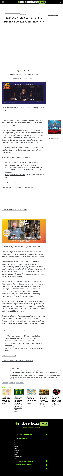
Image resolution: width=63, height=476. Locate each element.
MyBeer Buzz (14, 368)
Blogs (15, 454)
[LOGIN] (59, 2)
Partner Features (18, 456)
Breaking (16, 440)
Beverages (17, 446)
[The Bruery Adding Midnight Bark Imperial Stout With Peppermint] (56, 392)
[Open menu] (3, 2)
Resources (17, 450)
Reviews (16, 452)
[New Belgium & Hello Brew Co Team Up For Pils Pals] (6, 392)
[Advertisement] (54, 42)
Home (6, 13)
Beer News (11, 13)
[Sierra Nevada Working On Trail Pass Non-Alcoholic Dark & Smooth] (44, 392)
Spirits (15, 448)
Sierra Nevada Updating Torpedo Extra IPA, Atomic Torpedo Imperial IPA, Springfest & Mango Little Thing (18, 403)
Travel (15, 458)
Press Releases (19, 382)
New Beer (16, 442)
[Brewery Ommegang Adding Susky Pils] (31, 392)
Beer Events (17, 13)
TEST (33, 403)
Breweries (4, 403)
